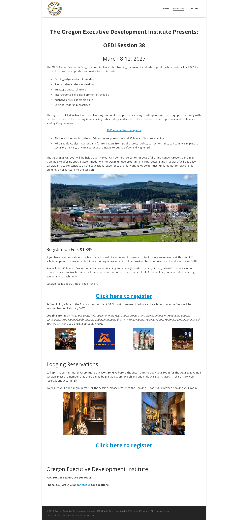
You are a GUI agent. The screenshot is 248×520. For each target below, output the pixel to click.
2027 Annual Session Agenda (124, 130)
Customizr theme (88, 515)
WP (59, 515)
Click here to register (124, 295)
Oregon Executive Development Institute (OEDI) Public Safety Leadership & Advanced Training (102, 511)
